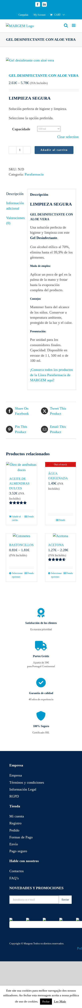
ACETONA (56, 545)
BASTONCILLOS (21, 545)
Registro (15, 823)
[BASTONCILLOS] (21, 535)
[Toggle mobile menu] (74, 25)
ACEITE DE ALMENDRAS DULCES (19, 483)
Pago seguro (18, 851)
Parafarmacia (34, 174)
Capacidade (21, 129)
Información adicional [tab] (15, 205)
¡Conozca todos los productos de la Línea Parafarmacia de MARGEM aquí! (51, 375)
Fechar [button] (46, 1001)
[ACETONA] (60, 535)
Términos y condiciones (26, 782)
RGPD (14, 796)
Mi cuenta (16, 816)
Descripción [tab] (14, 194)
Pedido (14, 830)
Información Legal (22, 789)
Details (30, 516)
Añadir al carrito (54, 149)
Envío (13, 844)
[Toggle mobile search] (66, 25)
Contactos (16, 871)
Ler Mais (60, 1001)
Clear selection (68, 137)
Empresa (15, 775)
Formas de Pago (21, 837)
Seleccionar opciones (16, 575)
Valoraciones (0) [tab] (15, 220)
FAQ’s (14, 878)
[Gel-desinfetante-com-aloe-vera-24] (41, 60)
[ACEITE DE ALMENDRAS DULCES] (21, 467)
